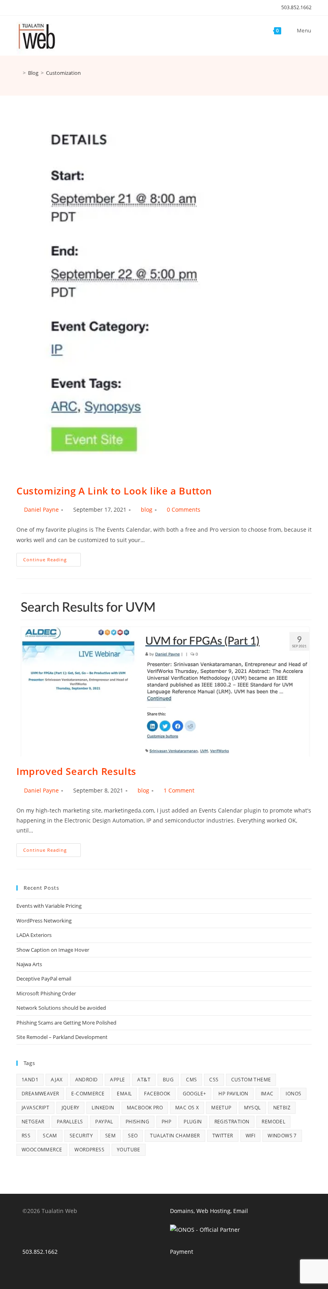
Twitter (222, 1135)
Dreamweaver (40, 1093)
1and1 (30, 1079)
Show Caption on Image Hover (52, 949)
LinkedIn (103, 1107)
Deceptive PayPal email (43, 978)
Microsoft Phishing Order (46, 993)
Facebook (157, 1093)
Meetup (221, 1107)
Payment (181, 1251)
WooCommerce (42, 1149)
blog (146, 509)
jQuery (70, 1107)
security (81, 1135)
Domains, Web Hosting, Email (209, 1211)
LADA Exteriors (34, 935)
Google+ (194, 1093)
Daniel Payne (41, 509)
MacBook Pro (145, 1107)
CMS (191, 1079)
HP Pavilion (233, 1093)
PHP (166, 1121)
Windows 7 (282, 1135)
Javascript (35, 1107)
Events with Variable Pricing (49, 905)
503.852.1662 (296, 7)
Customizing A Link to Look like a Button (114, 490)
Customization (63, 72)
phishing (137, 1121)
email (124, 1093)
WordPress (89, 1149)
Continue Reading (52, 561)
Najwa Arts (29, 964)
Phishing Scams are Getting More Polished (66, 1022)
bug (168, 1079)
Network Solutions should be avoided (61, 1007)
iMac (267, 1093)
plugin (193, 1121)
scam (50, 1135)
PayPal (104, 1121)
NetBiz (281, 1107)
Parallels (70, 1121)
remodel (273, 1121)
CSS (213, 1079)
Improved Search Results (76, 771)
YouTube (128, 1149)
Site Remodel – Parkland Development (62, 1037)
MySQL (252, 1107)
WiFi (251, 1135)
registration (232, 1121)
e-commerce (87, 1093)
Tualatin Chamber (175, 1135)
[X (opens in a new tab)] (19, 8)
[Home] (18, 72)
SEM (110, 1135)
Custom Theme (251, 1079)
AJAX (57, 1079)
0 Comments (183, 509)
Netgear (33, 1121)
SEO (133, 1135)
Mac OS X (187, 1107)
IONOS (293, 1093)
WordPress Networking (44, 920)
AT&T (143, 1079)
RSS (26, 1135)
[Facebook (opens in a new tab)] (27, 8)
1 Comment (179, 790)
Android (86, 1079)
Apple (117, 1079)
